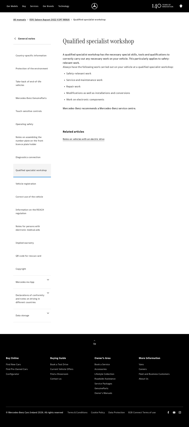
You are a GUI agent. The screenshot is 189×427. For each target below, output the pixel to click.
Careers (143, 369)
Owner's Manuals (103, 393)
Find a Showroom (59, 374)
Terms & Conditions (77, 412)
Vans (141, 364)
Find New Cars (13, 364)
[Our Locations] (181, 6)
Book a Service (102, 364)
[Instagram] (180, 412)
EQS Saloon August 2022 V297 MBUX (50, 19)
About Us (143, 378)
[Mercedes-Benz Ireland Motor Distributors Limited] (95, 6)
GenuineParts (101, 388)
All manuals (19, 19)
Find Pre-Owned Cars (17, 369)
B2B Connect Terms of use (142, 412)
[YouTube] (174, 412)
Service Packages (103, 383)
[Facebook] (168, 412)
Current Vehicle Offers (61, 369)
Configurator (12, 374)
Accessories (100, 369)
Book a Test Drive (59, 364)
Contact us (55, 378)
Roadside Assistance (104, 378)
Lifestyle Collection (104, 374)
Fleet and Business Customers (154, 374)
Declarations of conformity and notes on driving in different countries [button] (30, 299)
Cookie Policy (98, 412)
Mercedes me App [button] (25, 282)
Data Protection (116, 412)
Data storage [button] (22, 315)
